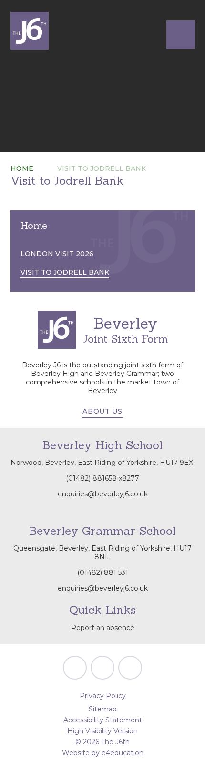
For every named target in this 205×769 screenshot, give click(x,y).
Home (21, 168)
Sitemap (103, 709)
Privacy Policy (103, 695)
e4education (123, 753)
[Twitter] (102, 668)
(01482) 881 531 (102, 572)
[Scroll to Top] (75, 668)
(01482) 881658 (91, 478)
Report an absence (102, 627)
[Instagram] (130, 668)
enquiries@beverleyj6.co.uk (103, 494)
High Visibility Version (102, 731)
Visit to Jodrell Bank (101, 168)
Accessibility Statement (102, 720)
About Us (102, 411)
